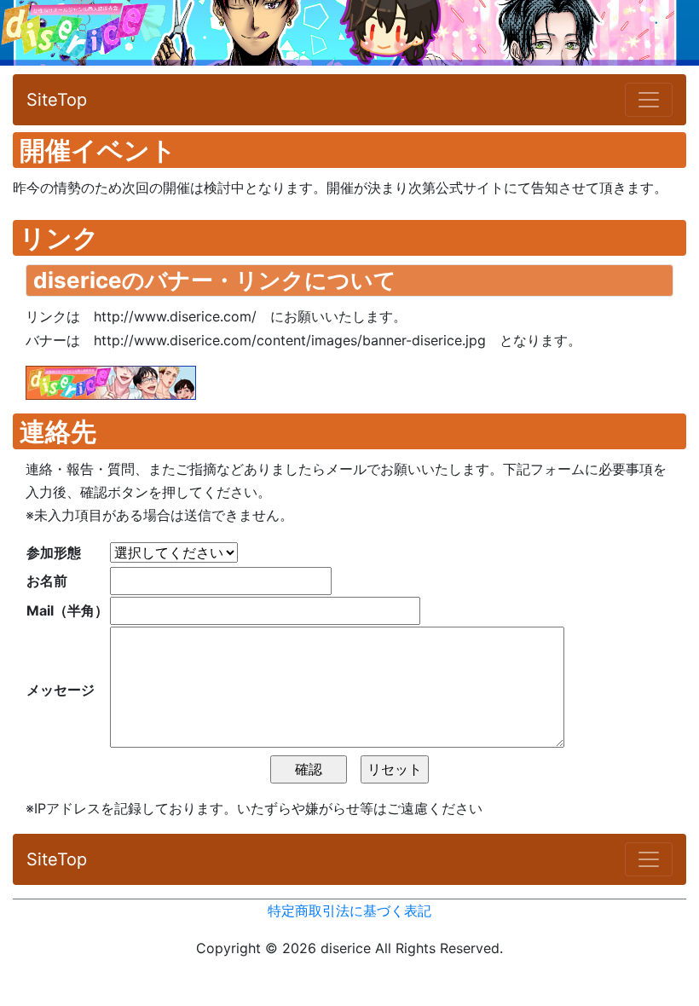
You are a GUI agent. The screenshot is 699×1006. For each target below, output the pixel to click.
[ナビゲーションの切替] (649, 100)
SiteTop (56, 100)
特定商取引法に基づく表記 (349, 910)
